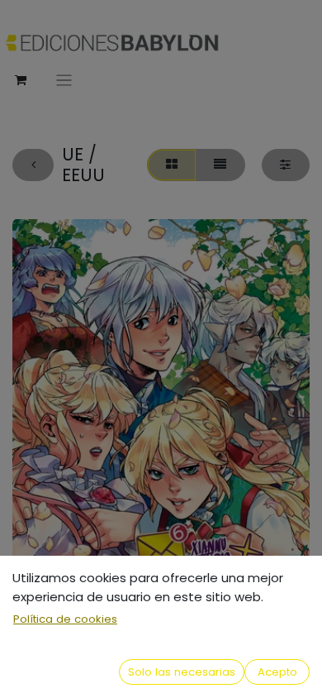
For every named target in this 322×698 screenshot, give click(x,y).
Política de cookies (65, 619)
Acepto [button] (277, 672)
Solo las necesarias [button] (181, 672)
